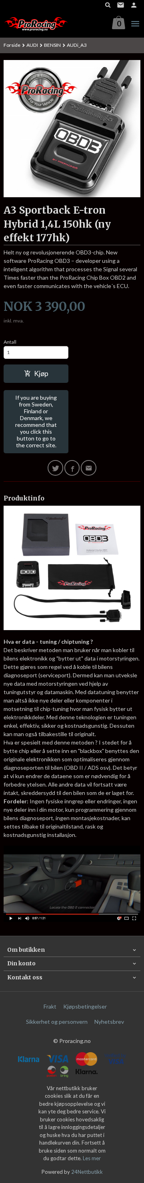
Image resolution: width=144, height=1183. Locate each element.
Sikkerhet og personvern (57, 1021)
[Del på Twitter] (55, 468)
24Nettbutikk (87, 1172)
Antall (10, 342)
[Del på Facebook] (72, 468)
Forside (12, 45)
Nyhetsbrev (109, 1021)
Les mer (92, 1158)
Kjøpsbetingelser (85, 1006)
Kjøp (41, 373)
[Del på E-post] (88, 468)
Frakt (50, 1006)
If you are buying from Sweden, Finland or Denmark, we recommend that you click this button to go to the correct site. (36, 421)
